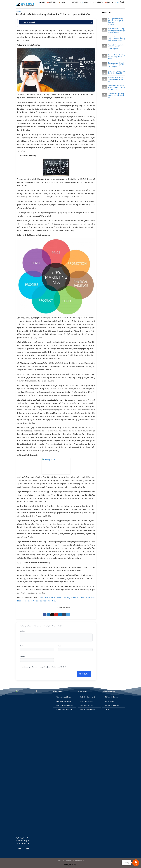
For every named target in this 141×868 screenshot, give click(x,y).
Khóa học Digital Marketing (64, 709)
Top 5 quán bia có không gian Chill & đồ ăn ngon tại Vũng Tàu (115, 20)
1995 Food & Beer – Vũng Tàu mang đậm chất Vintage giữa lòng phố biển (116, 30)
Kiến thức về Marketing (112, 705)
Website (75, 2)
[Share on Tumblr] (64, 615)
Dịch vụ (63, 2)
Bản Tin (110, 2)
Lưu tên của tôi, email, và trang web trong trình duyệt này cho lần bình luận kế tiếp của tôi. (44, 667)
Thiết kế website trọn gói (87, 697)
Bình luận (22, 631)
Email (60, 646)
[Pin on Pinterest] (56, 615)
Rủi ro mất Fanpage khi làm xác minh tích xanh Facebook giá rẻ (116, 47)
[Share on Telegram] (68, 615)
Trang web (22, 656)
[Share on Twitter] (48, 615)
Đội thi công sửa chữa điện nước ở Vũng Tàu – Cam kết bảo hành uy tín (116, 87)
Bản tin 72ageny (109, 701)
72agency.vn (70, 860)
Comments (111, 24)
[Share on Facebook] (44, 615)
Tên (21, 646)
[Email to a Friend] (52, 615)
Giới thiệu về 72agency (111, 697)
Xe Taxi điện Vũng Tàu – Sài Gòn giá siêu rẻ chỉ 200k (116, 72)
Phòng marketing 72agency (64, 697)
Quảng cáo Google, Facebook (64, 705)
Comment (110, 50)
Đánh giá (100, 2)
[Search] (124, 6)
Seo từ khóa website (86, 701)
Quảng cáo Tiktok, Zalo (87, 705)
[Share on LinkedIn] (60, 615)
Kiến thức (18, 11)
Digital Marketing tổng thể (63, 701)
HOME (43, 2)
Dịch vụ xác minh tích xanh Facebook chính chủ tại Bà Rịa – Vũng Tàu (116, 65)
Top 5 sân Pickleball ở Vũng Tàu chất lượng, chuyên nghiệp (116, 56)
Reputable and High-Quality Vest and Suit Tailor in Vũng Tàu (116, 95)
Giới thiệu (52, 2)
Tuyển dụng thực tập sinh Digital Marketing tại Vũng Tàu (115, 79)
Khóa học (87, 2)
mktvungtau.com (79, 860)
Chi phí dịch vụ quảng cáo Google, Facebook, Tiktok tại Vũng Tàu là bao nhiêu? (116, 38)
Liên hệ (121, 2)
